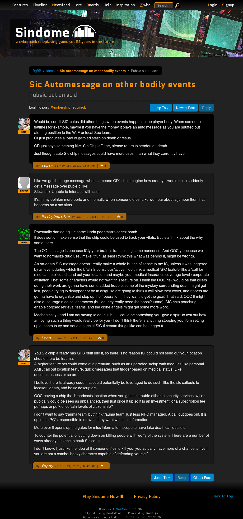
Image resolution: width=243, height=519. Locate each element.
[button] (102, 165)
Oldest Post (202, 477)
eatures (20, 5)
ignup (228, 5)
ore (78, 5)
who (145, 5)
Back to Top (222, 496)
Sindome (42, 32)
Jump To (160, 107)
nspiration (125, 5)
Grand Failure (222, 55)
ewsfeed (61, 5)
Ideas (50, 70)
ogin (212, 5)
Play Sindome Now (101, 496)
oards (93, 5)
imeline (40, 5)
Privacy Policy (147, 496)
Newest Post (185, 107)
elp (107, 5)
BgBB (37, 70)
